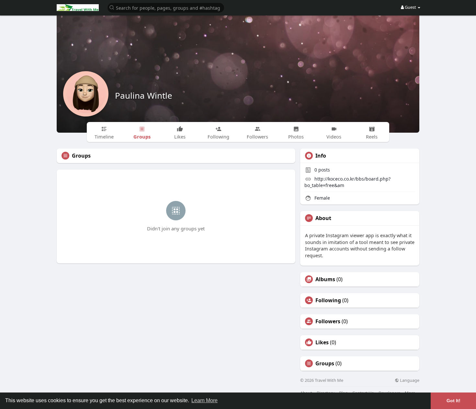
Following (328, 300)
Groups (324, 363)
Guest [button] (410, 7)
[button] (165, 7)
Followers (327, 321)
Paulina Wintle (143, 95)
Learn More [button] (204, 400)
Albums (325, 279)
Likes (322, 342)
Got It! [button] (453, 400)
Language (409, 380)
